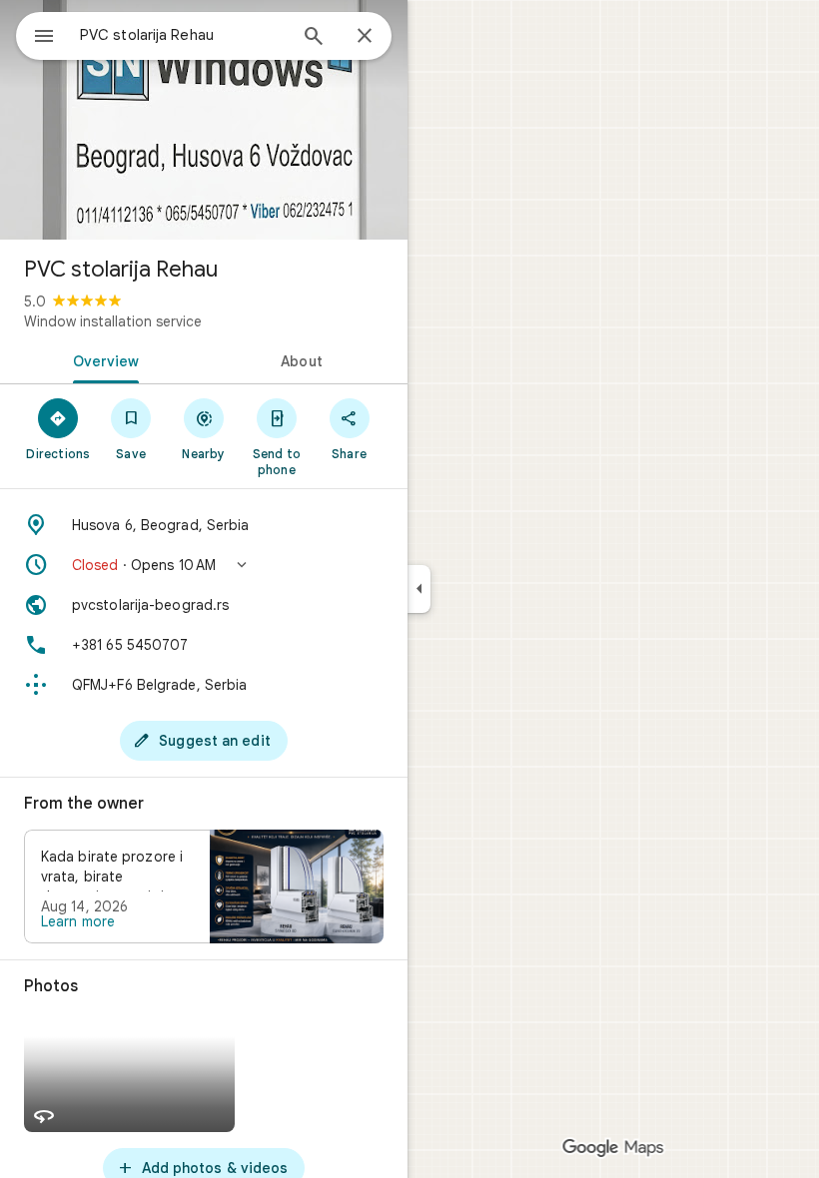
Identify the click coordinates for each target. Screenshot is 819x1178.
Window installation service (113, 321)
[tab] (102, 359)
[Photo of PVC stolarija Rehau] (204, 120)
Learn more (78, 921)
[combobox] (183, 35)
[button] (204, 565)
